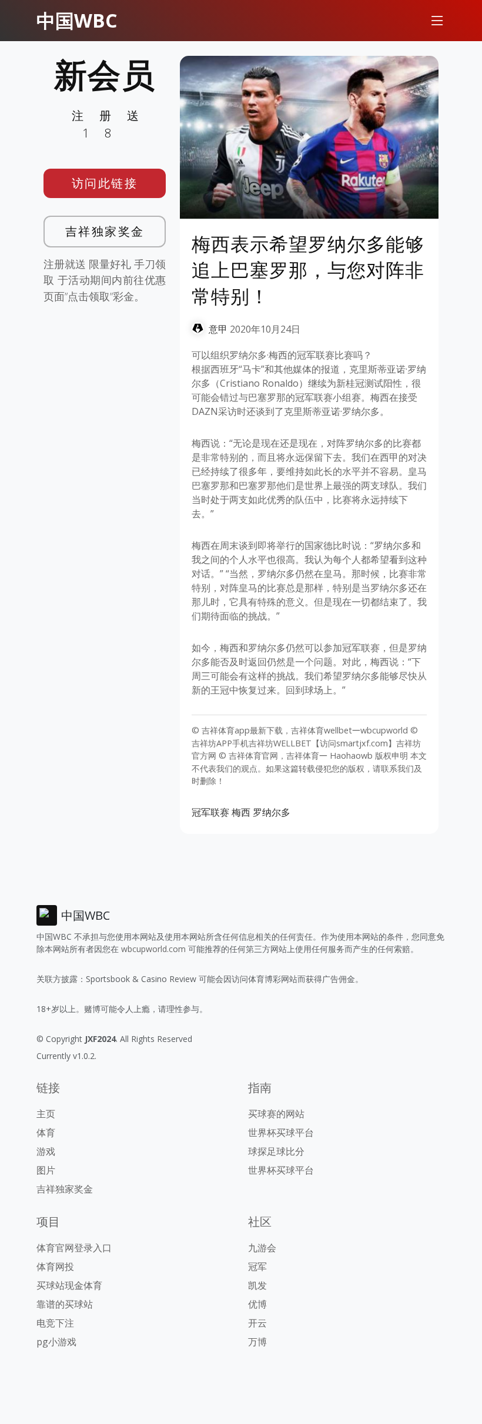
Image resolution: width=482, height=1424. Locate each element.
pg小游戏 (56, 1341)
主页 (45, 1113)
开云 (257, 1322)
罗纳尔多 (271, 812)
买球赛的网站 (276, 1113)
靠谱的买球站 (64, 1304)
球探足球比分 (276, 1151)
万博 (257, 1341)
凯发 (257, 1285)
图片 (45, 1170)
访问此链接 (105, 183)
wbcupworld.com (153, 948)
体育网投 (55, 1266)
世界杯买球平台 (281, 1132)
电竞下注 (55, 1322)
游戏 (45, 1151)
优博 (257, 1304)
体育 (45, 1132)
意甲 (218, 329)
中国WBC (76, 20)
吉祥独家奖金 (105, 231)
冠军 (257, 1266)
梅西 (241, 812)
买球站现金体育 (69, 1285)
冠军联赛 (210, 812)
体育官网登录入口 (74, 1247)
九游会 (262, 1247)
